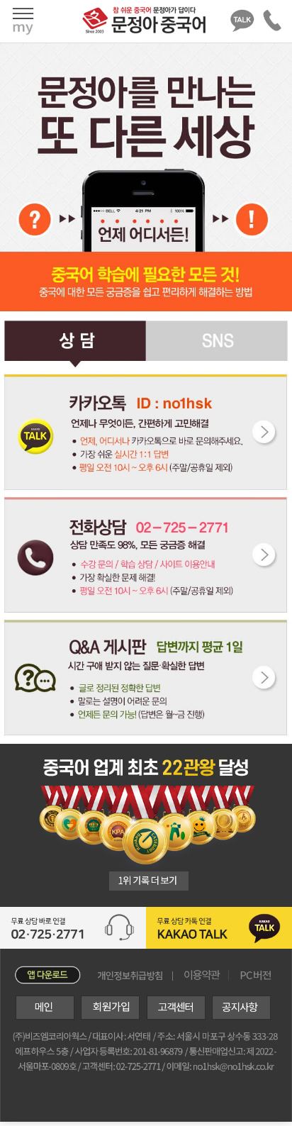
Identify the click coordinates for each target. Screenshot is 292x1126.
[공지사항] (239, 1016)
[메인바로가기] (37, 1016)
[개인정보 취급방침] (131, 975)
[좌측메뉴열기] (23, 20)
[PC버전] (256, 980)
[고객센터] (173, 1016)
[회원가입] (108, 1016)
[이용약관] (201, 975)
